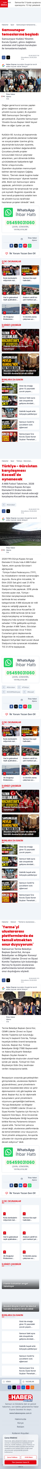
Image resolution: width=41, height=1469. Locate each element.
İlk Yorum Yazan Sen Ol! (22, 253)
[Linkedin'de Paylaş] (20, 246)
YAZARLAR (30, 1382)
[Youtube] (28, 1387)
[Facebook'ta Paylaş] (3, 57)
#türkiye (25, 687)
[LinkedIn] (23, 1387)
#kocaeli (30, 692)
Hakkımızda (20, 1419)
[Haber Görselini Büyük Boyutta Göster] (20, 80)
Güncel (13, 922)
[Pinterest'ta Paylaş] (25, 246)
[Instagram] (18, 1387)
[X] (14, 1387)
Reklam (20, 1427)
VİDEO (8, 1382)
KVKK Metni (29, 1457)
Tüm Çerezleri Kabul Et (20, 1462)
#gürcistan (11, 505)
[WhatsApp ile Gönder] (29, 246)
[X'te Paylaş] (8, 57)
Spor (12, 25)
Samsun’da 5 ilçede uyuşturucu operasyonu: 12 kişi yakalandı (24, 3)
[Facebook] (9, 1387)
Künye (20, 1423)
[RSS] (32, 1387)
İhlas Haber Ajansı (10, 96)
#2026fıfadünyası (13, 692)
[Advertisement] (20, 15)
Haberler (5, 25)
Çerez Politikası (12, 1457)
